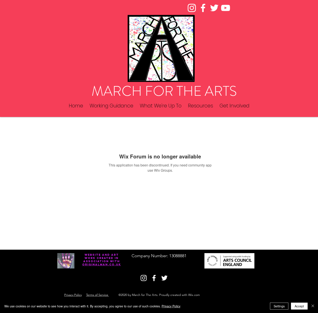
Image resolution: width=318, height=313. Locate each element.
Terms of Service (97, 295)
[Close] (312, 306)
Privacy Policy (73, 295)
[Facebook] (203, 7)
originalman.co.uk (101, 264)
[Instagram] (191, 7)
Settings (279, 306)
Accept (299, 306)
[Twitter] (214, 7)
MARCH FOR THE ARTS (164, 91)
